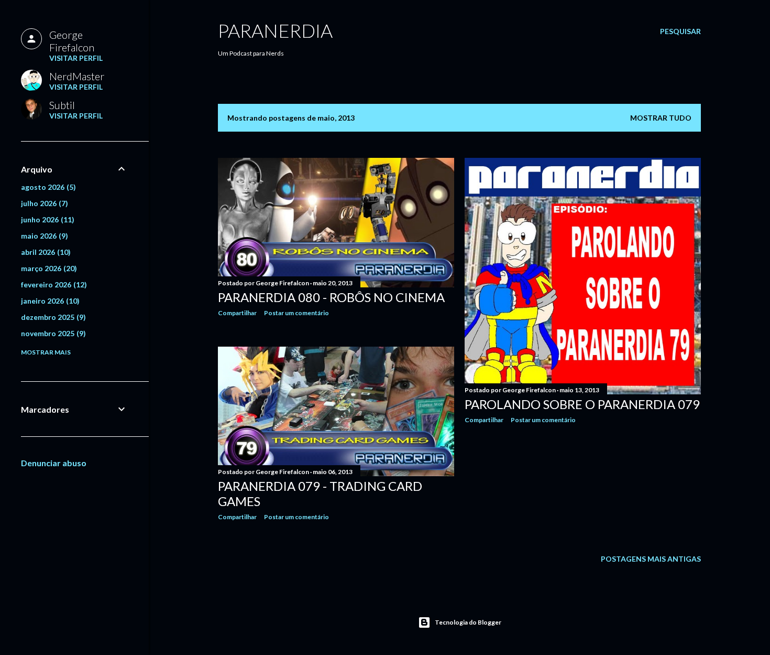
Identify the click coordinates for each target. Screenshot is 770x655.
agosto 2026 (47, 186)
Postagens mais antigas (651, 558)
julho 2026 (43, 203)
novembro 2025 (52, 333)
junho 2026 (46, 219)
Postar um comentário (296, 313)
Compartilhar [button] (237, 313)
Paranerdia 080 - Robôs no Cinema (331, 297)
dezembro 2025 (52, 317)
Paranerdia (275, 30)
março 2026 (47, 268)
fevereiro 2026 (52, 284)
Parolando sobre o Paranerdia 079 (582, 404)
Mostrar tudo (660, 117)
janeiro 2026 (49, 300)
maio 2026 (43, 235)
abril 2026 (44, 252)
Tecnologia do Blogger (468, 622)
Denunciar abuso (53, 463)
